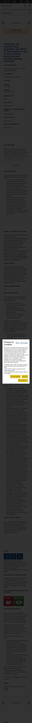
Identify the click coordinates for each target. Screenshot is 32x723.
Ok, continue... (23, 380)
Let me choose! (15, 376)
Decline (25, 376)
